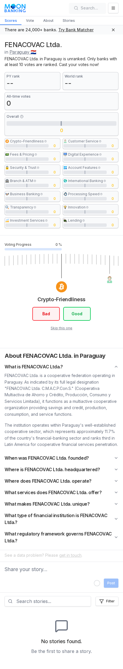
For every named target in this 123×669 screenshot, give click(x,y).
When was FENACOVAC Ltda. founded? (47, 458)
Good (77, 313)
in (20, 52)
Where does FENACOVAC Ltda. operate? (48, 481)
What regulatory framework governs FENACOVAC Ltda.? (58, 537)
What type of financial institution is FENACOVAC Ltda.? (56, 519)
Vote (30, 20)
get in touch (70, 555)
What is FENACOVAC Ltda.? (34, 367)
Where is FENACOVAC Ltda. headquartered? (52, 469)
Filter (110, 601)
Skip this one (61, 328)
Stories (69, 20)
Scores (11, 20)
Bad (46, 313)
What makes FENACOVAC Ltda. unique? (47, 504)
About (48, 20)
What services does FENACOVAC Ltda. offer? (53, 492)
